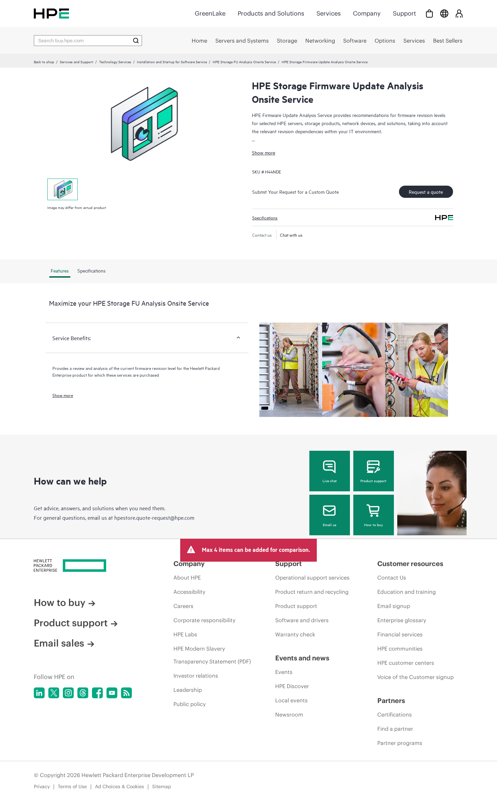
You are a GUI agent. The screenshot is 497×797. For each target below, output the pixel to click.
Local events (291, 700)
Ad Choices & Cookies (119, 786)
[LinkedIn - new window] (39, 692)
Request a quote (426, 191)
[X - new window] (53, 692)
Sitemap (161, 786)
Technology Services (115, 61)
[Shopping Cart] (429, 13)
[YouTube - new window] (111, 692)
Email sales (59, 643)
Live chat (330, 480)
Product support (373, 480)
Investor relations (195, 675)
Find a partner (395, 728)
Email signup (393, 606)
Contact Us (391, 577)
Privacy (42, 786)
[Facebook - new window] (97, 692)
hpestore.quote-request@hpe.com (154, 517)
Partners (391, 700)
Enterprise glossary (401, 620)
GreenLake (210, 13)
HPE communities (400, 648)
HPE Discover (292, 686)
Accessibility (189, 591)
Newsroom (289, 714)
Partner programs (399, 743)
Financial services (400, 634)
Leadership (187, 689)
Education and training (406, 591)
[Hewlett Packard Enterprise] (51, 13)
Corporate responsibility (204, 620)
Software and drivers (302, 620)
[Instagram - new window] (68, 692)
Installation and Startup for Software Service (172, 61)
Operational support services (312, 577)
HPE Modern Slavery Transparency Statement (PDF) (212, 655)
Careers (183, 606)
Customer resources (410, 563)
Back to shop (44, 61)
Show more (263, 152)
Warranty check (295, 634)
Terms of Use (72, 786)
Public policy (189, 704)
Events (283, 672)
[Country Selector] (444, 13)
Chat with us (291, 235)
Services (328, 13)
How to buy (373, 524)
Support (404, 13)
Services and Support (76, 61)
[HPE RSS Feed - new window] (126, 692)
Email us (329, 524)
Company (367, 13)
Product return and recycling (312, 591)
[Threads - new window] (82, 692)
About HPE (187, 577)
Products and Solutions (271, 13)
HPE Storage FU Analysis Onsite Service (244, 61)
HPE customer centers (405, 662)
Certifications (394, 714)
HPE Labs (185, 634)
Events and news (302, 658)
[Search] (136, 40)
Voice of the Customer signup (415, 677)
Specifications (265, 217)
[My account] (459, 13)
